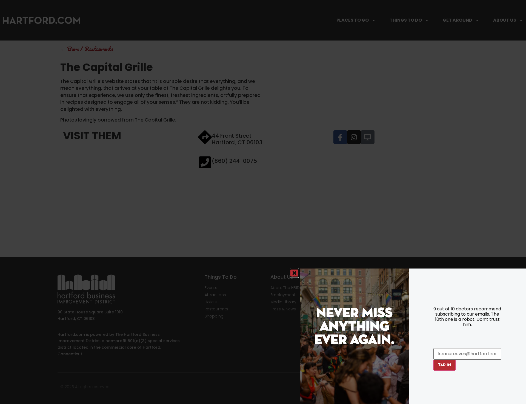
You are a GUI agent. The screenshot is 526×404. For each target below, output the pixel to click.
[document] (263, 202)
